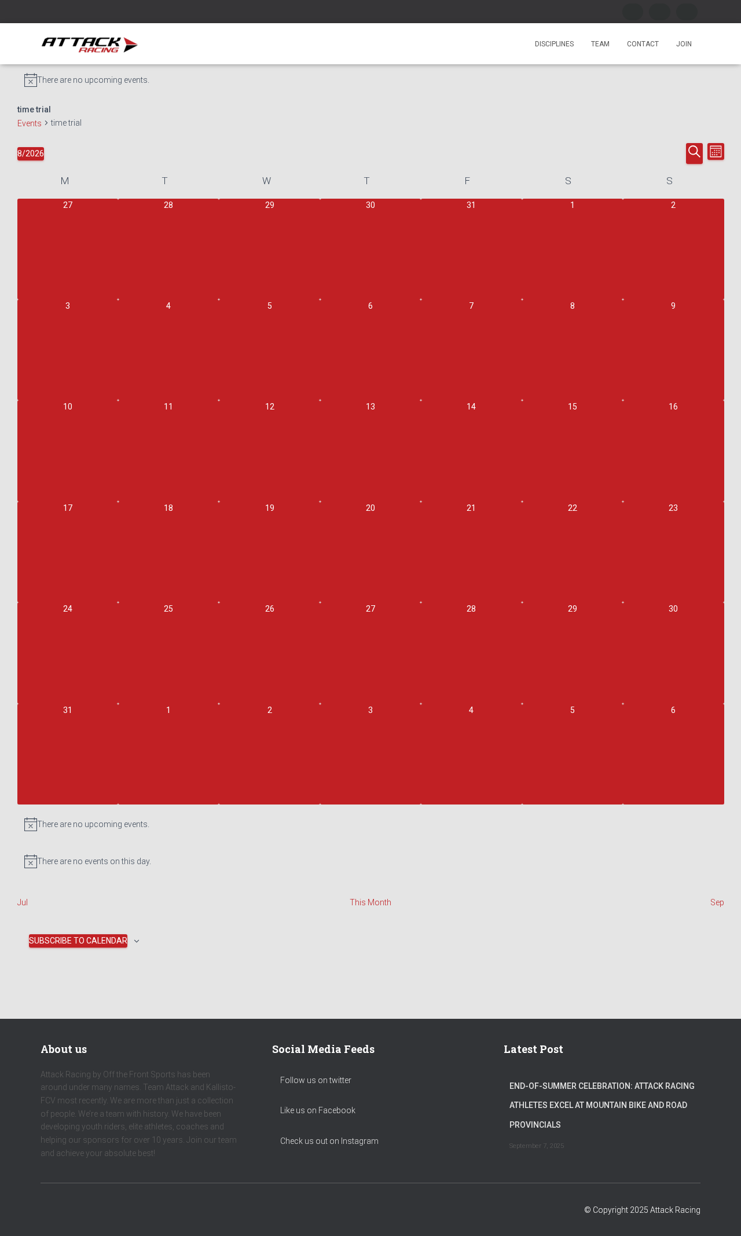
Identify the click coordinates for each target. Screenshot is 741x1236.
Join (684, 44)
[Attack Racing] (90, 44)
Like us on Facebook (316, 1110)
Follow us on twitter (314, 1080)
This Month (370, 902)
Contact (643, 44)
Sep (717, 902)
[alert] (370, 80)
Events (29, 123)
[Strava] (686, 12)
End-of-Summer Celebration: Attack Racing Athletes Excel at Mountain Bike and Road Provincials (602, 1105)
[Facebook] (633, 12)
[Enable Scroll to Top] (718, 1212)
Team (600, 44)
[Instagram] (659, 12)
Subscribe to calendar (78, 940)
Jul (22, 902)
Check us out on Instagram (328, 1141)
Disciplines (554, 44)
